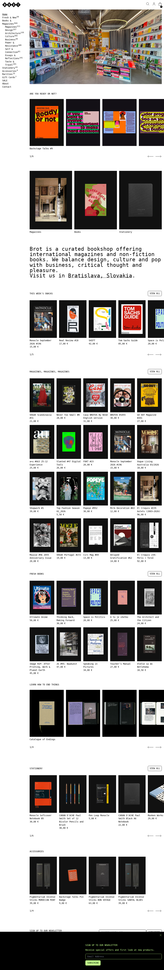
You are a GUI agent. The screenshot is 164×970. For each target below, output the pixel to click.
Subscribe (93, 962)
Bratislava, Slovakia (100, 275)
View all (155, 293)
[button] (147, 4)
